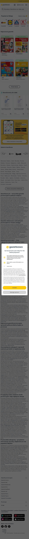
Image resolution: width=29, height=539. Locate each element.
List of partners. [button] (22, 275)
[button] (14, 266)
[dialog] (14, 269)
